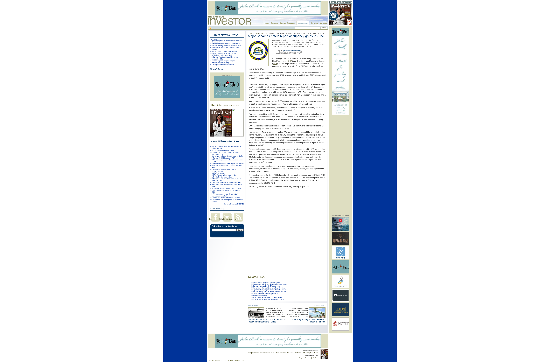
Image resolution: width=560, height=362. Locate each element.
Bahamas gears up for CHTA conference (265, 286)
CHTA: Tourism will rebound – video (224, 175)
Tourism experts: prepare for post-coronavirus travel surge (223, 62)
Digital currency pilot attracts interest (224, 51)
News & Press (303, 23)
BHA (290, 61)
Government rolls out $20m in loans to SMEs (227, 156)
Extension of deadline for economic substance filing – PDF (223, 170)
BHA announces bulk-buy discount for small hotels (269, 284)
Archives (314, 23)
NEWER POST (254, 305)
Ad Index (323, 23)
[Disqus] (287, 229)
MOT (275, 64)
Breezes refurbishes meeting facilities (264, 293)
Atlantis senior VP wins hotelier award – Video (267, 299)
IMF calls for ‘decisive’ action (221, 177)
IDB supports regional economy (222, 64)
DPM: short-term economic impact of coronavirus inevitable (224, 195)
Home (266, 23)
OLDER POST (319, 305)
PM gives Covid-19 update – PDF (223, 158)
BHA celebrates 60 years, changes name (265, 282)
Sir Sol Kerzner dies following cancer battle (226, 188)
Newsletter (314, 353)
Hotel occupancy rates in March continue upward (268, 292)
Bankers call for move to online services (225, 198)
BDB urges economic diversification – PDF (226, 182)
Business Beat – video (259, 295)
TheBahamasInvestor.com (292, 50)
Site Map (306, 353)
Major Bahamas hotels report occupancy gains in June (286, 36)
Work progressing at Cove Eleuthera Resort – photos (308, 320)
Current (224, 35)
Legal (301, 358)
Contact (315, 358)
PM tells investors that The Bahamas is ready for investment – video (266, 320)
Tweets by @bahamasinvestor (222, 219)
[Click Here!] (340, 230)
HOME (250, 33)
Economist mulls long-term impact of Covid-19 (227, 164)
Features (274, 23)
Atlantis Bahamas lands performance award (266, 297)
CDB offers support (218, 173)
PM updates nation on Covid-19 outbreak (225, 44)
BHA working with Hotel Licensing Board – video (268, 288)
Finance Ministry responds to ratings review (226, 46)
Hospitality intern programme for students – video (268, 290)
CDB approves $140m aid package (223, 53)
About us (308, 358)
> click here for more (233, 204)
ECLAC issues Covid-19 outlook (222, 150)
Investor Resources (287, 23)
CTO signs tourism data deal (221, 55)
